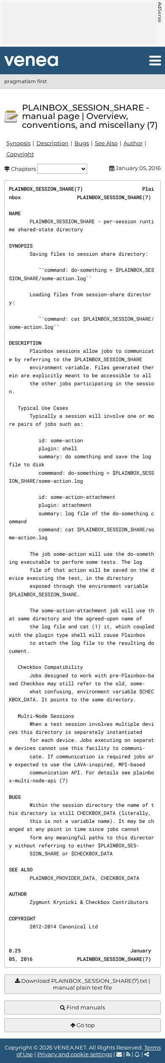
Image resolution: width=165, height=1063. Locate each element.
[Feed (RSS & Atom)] (128, 1054)
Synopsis (18, 143)
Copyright (20, 154)
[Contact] (119, 1054)
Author (133, 143)
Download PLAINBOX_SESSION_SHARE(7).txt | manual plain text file (85, 984)
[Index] (31, 61)
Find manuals (85, 1007)
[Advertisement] (79, 23)
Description (52, 143)
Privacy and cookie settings (74, 1054)
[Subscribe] (137, 1054)
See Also (106, 143)
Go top (85, 1025)
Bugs (81, 143)
